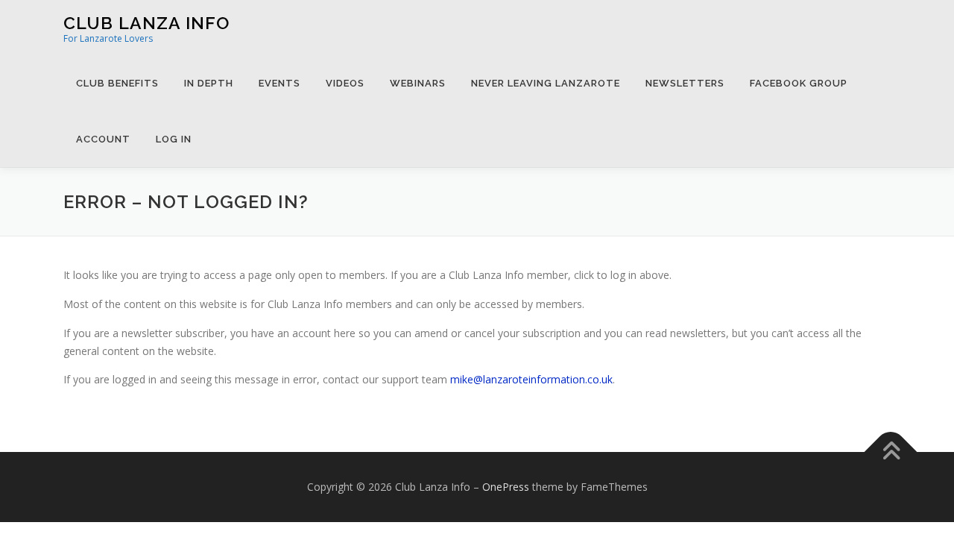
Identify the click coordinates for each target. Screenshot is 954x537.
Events (279, 83)
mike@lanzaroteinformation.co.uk (531, 379)
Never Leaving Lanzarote (545, 83)
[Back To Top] (891, 452)
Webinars (418, 83)
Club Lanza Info (146, 23)
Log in (174, 139)
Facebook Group (798, 83)
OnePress (505, 487)
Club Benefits (117, 83)
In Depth (208, 83)
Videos (345, 83)
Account (103, 139)
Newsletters (684, 83)
